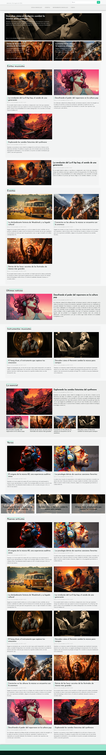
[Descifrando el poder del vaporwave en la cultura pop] (76, 82)
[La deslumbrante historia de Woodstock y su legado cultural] (29, 207)
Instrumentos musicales (60, 8)
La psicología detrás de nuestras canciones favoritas (76, 474)
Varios (73, 8)
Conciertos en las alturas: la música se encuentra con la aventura (65, 46)
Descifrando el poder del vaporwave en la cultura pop (76, 98)
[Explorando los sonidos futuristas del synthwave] (29, 126)
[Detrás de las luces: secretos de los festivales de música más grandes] (29, 51)
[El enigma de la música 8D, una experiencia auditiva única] (29, 459)
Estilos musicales (36, 8)
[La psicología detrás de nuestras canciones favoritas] (29, 172)
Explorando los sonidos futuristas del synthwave (27, 142)
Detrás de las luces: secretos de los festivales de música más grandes (16, 46)
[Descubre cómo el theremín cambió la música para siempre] (53, 27)
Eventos (47, 8)
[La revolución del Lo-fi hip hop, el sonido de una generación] (29, 82)
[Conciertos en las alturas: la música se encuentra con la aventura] (77, 51)
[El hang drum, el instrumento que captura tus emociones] (29, 345)
